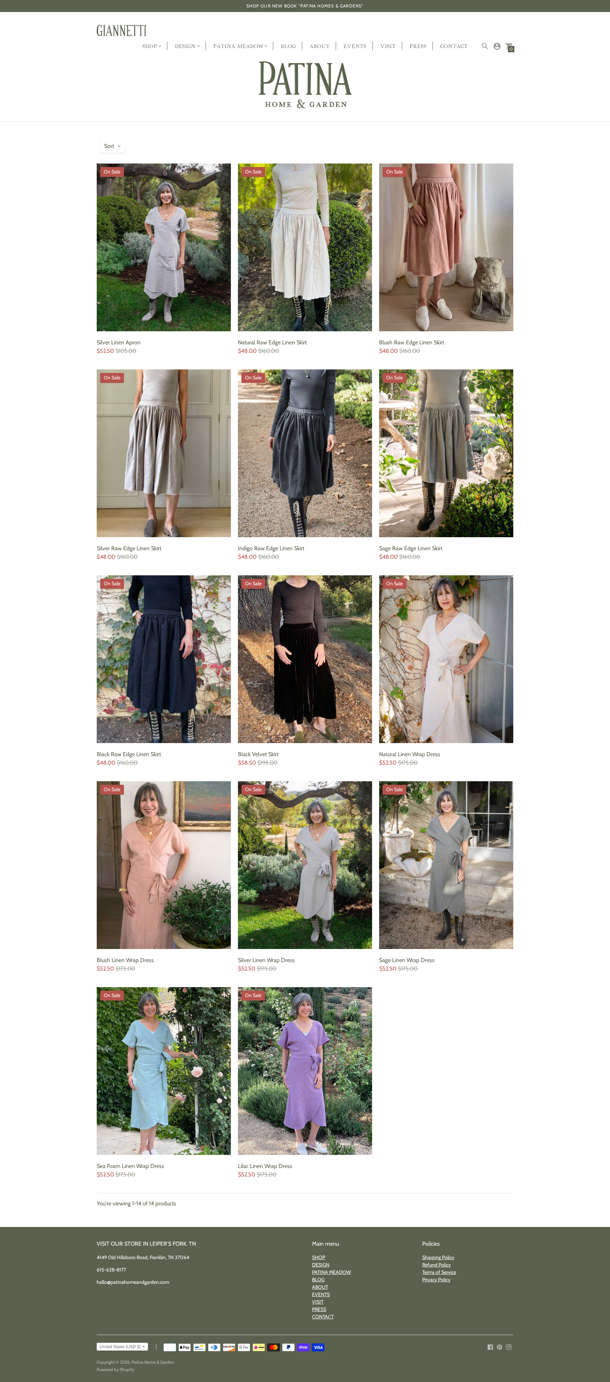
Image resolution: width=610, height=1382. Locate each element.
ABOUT (320, 45)
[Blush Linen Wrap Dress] (164, 865)
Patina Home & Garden (153, 1362)
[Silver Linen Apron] (164, 247)
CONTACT (454, 45)
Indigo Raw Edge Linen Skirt (271, 548)
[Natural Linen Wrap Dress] (446, 659)
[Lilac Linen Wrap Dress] (305, 1071)
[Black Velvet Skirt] (305, 659)
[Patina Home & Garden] (305, 85)
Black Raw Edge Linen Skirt (129, 754)
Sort (109, 146)
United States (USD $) (120, 1346)
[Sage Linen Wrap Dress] (446, 865)
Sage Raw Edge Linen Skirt (410, 548)
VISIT (388, 45)
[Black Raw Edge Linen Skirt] (164, 659)
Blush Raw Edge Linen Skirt (411, 342)
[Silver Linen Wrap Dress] (305, 865)
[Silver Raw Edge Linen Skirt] (164, 453)
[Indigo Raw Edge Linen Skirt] (305, 453)
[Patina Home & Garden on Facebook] (490, 1346)
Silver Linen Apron (118, 342)
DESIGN (320, 1265)
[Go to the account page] (497, 46)
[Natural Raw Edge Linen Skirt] (305, 247)
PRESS (417, 45)
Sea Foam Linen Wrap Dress (130, 1166)
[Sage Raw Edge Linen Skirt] (446, 453)
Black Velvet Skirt (258, 754)
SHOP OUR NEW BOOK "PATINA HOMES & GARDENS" (304, 5)
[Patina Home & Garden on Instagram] (509, 1346)
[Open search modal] (485, 46)
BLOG (288, 45)
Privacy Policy (436, 1279)
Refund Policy (436, 1265)
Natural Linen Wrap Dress (409, 754)
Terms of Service (439, 1272)
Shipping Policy (438, 1257)
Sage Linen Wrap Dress (407, 960)
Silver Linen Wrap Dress (266, 960)
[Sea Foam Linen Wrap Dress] (164, 1071)
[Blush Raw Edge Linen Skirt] (446, 247)
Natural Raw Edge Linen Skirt (272, 342)
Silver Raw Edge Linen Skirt (129, 548)
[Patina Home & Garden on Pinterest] (499, 1346)
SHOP (318, 1257)
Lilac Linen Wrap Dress (265, 1166)
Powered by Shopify (115, 1369)
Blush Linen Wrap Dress (125, 960)
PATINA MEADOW (331, 1272)
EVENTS (354, 45)
